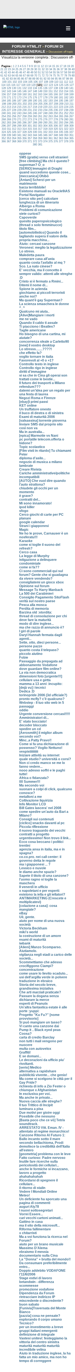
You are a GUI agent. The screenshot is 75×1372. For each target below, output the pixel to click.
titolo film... (27, 228)
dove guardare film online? (40, 669)
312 (14, 128)
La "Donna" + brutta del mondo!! (45, 1259)
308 (66, 125)
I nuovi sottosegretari (36, 1210)
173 (19, 97)
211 (71, 103)
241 (9, 113)
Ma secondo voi (31, 785)
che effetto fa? (30, 353)
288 (35, 122)
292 (56, 122)
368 (14, 141)
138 (56, 88)
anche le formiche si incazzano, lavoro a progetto (44, 1171)
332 (45, 132)
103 (20, 81)
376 (56, 141)
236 (56, 110)
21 (1, 69)
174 (24, 97)
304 (45, 125)
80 (73, 75)
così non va (28, 428)
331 (40, 132)
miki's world (28, 932)
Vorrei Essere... (31, 1214)
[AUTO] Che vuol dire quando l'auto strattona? (42, 482)
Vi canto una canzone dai (39, 1026)
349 (61, 135)
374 (45, 141)
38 (65, 69)
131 (19, 88)
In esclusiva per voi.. (35, 1094)
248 (45, 113)
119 (28, 85)
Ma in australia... (31, 432)
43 (9, 72)
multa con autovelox (35, 1048)
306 (56, 125)
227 (9, 110)
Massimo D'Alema (33, 1248)
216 (24, 106)
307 (61, 125)
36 (58, 69)
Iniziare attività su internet (39, 755)
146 (24, 91)
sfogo (23, 511)
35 (54, 69)
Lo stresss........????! (35, 349)
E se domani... (30, 1056)
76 (58, 75)
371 (30, 141)
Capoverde (28, 217)
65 (16, 75)
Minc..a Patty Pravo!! (35, 740)
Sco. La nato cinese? (35, 266)
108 (46, 81)
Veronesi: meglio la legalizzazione (45, 247)
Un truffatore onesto (35, 409)
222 (56, 106)
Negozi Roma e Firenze (37, 398)
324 (3, 132)
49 (31, 72)
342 (24, 135)
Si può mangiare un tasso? (40, 1022)
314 (24, 128)
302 (35, 125)
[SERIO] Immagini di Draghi (40, 168)
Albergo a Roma (32, 206)
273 (30, 119)
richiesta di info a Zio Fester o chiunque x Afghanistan (42, 1088)
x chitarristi (28, 1233)
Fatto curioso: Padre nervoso (42, 1157)
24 (13, 69)
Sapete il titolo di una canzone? (44, 875)
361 (50, 138)
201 (19, 103)
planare (25, 518)
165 (50, 94)
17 (61, 66)
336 (66, 132)
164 (45, 94)
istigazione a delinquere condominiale (38, 561)
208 (56, 103)
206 (45, 103)
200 (14, 103)
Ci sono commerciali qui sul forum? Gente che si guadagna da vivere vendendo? (43, 574)
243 (19, 113)
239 (71, 110)
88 (30, 78)
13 (46, 66)
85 (18, 78)
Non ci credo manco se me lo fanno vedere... (42, 764)
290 (45, 122)
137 (50, 88)
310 (4, 128)
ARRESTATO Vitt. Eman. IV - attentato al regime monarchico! (44, 1129)
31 (39, 69)
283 (9, 122)
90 (37, 78)
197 (71, 100)
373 (40, 141)
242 (14, 113)
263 (50, 116)
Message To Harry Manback (41, 590)
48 (28, 72)
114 (3, 85)
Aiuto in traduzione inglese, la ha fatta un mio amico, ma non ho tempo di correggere (45, 1357)
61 (1, 75)
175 (30, 97)
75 (54, 75)
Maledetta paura (31, 255)
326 (14, 132)
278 (56, 119)
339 (9, 135)
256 (14, 116)
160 (24, 94)
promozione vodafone (36, 1289)
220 (45, 106)
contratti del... (29, 499)
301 (30, 125)
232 (35, 110)
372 (35, 141)
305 (50, 125)
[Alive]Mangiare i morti (36, 315)
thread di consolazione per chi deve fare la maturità (43, 618)
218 (35, 106)
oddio (23, 710)
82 (7, 78)
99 (71, 78)
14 (49, 66)
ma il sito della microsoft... (39, 1225)
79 (69, 75)
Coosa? (25, 1033)
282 (3, 122)
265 (61, 116)
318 (45, 128)
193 (50, 100)
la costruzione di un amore (40, 936)
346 (45, 135)
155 (71, 91)
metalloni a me (30, 796)
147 (30, 91)
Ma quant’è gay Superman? (40, 300)
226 (3, 110)
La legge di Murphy (34, 556)
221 (50, 106)
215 (19, 106)
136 (45, 88)
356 (24, 138)
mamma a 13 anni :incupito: (40, 684)
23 (9, 69)
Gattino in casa (31, 1221)
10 (35, 66)
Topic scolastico (32, 447)
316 (35, 128)
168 (66, 94)
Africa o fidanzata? (34, 778)
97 (63, 78)
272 (24, 119)
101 (9, 81)
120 (33, 85)
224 (66, 106)
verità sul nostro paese (37, 601)
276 (45, 119)
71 (39, 75)
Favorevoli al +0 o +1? (36, 360)
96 (60, 78)
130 (14, 88)
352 (3, 138)
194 (56, 100)
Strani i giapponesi (34, 526)
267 (71, 116)
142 (3, 91)
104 (25, 81)
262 (45, 116)
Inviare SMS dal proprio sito (41, 424)
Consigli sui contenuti (36, 819)
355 (19, 138)
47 (24, 72)
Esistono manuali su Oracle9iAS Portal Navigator (44, 193)
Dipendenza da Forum (36, 1293)
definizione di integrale (37, 1334)
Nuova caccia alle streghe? (40, 1101)
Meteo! (24, 1195)
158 (14, 94)
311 (9, 128)
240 (3, 113)
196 (66, 100)
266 (66, 116)
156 (3, 94)
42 (5, 72)
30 (35, 69)
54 (50, 72)
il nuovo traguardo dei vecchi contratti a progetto (42, 832)
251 (61, 113)
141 (71, 88)
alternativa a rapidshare (37, 1071)
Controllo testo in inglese (39, 364)
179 (50, 97)
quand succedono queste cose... (45, 172)
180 (56, 97)
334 (56, 132)
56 (58, 72)
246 (35, 113)
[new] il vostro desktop (37, 345)
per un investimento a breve (41, 1327)
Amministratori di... (34, 717)
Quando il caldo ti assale (38, 323)
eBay (23, 913)
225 (71, 106)
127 (71, 85)
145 (19, 91)
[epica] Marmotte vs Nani (38, 435)
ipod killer (27, 507)
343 (30, 135)
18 (64, 66)
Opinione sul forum (34, 586)
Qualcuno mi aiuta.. (34, 311)
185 (9, 100)
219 (40, 106)
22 (5, 69)
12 (42, 66)
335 (61, 132)
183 (71, 97)
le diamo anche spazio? (37, 872)
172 (14, 97)
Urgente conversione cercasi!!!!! (44, 714)
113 (71, 81)
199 (9, 103)
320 (56, 128)
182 (66, 97)
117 (18, 85)
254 (3, 116)
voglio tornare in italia (36, 356)
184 (3, 100)
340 (14, 135)
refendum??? (30, 386)
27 (24, 69)
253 (71, 113)
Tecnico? (26, 1323)
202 (24, 103)
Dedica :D (27, 691)
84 (15, 78)
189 (30, 100)
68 (28, 75)
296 (3, 125)
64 (13, 75)
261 (40, 116)
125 (61, 85)
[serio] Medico (30, 1067)
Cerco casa (28, 552)
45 (16, 72)
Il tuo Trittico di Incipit (36, 1105)
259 (30, 116)
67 (24, 75)
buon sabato (29, 1304)
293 (61, 122)
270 (14, 119)
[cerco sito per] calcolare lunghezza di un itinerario (39, 200)
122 (45, 85)
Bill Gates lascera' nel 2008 (40, 808)
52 (43, 72)
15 (53, 66)
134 (35, 88)
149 (40, 91)
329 (30, 132)
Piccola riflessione (33, 827)
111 (61, 81)
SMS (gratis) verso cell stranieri (43, 157)
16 (57, 66)
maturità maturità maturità (39, 1346)
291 (50, 122)
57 (61, 72)
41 (1, 72)
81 (3, 78)
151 (50, 91)
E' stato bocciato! (33, 721)
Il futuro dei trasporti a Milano (42, 383)
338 (3, 135)
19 (68, 66)
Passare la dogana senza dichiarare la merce (39, 998)
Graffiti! (25, 1052)
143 (9, 91)
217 (30, 106)
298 (14, 125)
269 (9, 119)
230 (24, 110)
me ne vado (28, 319)
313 (19, 128)
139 (61, 88)
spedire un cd (30, 729)
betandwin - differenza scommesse (36, 1283)
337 (71, 132)
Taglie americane (32, 330)
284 (14, 122)
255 (9, 116)
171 (9, 97)
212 (3, 106)
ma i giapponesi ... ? (34, 864)
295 (71, 122)
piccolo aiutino (30, 653)
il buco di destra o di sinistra (41, 413)
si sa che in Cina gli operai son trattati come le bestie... (43, 377)
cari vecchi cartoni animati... (41, 1218)
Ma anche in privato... (35, 1097)
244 (24, 113)
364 (66, 138)
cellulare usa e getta (35, 680)
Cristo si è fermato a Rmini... (41, 281)
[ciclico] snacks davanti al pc (42, 823)
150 (45, 91)
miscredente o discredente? (41, 1300)
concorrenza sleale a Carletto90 (44, 341)
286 (24, 122)
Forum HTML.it (26, 46)
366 (3, 141)
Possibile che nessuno (37, 1116)
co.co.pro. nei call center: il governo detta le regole (40, 858)
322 (66, 128)
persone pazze (30, 646)
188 (24, 100)
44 (13, 72)
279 (61, 119)
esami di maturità (32, 939)
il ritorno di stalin (32, 1188)
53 (46, 72)
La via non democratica (37, 672)
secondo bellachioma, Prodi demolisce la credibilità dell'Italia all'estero (44, 1146)
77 (61, 75)
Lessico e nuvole (32, 868)
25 (16, 69)
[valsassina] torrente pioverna (42, 420)
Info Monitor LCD (32, 804)
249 (50, 113)
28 (28, 69)
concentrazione (31, 969)
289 (40, 122)
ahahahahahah (31, 1176)
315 (30, 128)
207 (51, 103)
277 (50, 119)
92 (45, 78)
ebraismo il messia (34, 1252)
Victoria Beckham (33, 928)
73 (46, 75)
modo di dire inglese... (36, 623)
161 (30, 94)
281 (71, 119)
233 (40, 110)
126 (66, 85)
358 (35, 138)
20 (72, 66)
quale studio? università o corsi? (45, 759)
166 (56, 94)
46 (20, 72)
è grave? (26, 496)
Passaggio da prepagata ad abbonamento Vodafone (40, 663)
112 (66, 81)
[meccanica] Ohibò (34, 176)
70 (35, 75)
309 (71, 125)
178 (45, 97)
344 (35, 135)
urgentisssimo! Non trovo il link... (45, 838)
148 (35, 91)
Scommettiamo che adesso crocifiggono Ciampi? (40, 964)
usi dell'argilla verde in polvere (43, 977)
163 (40, 94)
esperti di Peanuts (33, 1003)
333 (50, 132)
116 (13, 85)
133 (30, 88)
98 (67, 78)
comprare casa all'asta (37, 259)
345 (40, 135)
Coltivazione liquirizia (36, 800)
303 (40, 125)
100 (4, 81)
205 (40, 103)
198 (4, 103)
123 (51, 85)
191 (40, 100)
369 (19, 141)
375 (50, 141)
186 (14, 100)
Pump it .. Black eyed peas (40, 1030)
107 (41, 81)
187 (19, 100)
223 (61, 106)
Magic (24, 529)
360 (45, 138)
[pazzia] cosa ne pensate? (39, 1315)
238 (66, 110)
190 (35, 100)
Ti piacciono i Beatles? (37, 326)
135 (40, 88)
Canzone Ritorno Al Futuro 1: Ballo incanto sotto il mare (42, 1137)
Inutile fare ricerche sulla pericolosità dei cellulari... (39, 1163)
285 (19, 122)
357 (30, 138)
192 (45, 100)
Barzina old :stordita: (35, 612)
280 (66, 119)
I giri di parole (29, 631)
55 (54, 72)
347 (50, 135)
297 (9, 125)
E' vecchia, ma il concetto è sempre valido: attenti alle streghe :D (45, 273)
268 (3, 119)
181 (61, 97)
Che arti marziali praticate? (40, 992)
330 (35, 132)
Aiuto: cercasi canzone (37, 244)
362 (56, 138)
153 (61, 91)
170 (3, 97)
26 (20, 69)
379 (71, 141)
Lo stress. (27, 251)
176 (35, 97)
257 (19, 116)
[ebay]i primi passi (33, 401)
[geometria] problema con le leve (45, 1154)
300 (24, 125)
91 (41, 78)
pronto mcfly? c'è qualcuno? (42, 699)
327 (19, 132)
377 (61, 141)
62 (5, 75)
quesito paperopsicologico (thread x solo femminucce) (40, 223)
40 (73, 69)
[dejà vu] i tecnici (32, 687)
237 (61, 110)
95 (56, 78)
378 (66, 141)
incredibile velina (32, 1349)
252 (66, 113)
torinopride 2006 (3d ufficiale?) (43, 695)
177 (40, 97)
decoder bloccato (33, 725)
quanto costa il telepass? (39, 650)
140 (66, 88)
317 (40, 128)
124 (56, 85)
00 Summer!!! (29, 781)
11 (38, 66)
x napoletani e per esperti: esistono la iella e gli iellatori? (42, 892)
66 (20, 75)
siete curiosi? (29, 213)
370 (24, 141)
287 (30, 122)
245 (30, 113)
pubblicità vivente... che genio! (43, 1075)
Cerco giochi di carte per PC (41, 514)
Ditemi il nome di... (33, 285)
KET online (28, 405)
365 (71, 138)
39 (69, 69)
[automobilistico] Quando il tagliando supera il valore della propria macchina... (43, 236)
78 (65, 75)
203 (30, 103)
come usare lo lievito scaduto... (43, 973)
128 (3, 88)
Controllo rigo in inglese (38, 368)
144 (14, 91)
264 (56, 116)
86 (22, 78)
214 (14, 106)
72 (43, 75)
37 (61, 69)
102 (14, 81)
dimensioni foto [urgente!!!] (40, 676)
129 (9, 88)
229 (19, 110)
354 (14, 138)
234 (45, 110)
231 (30, 110)
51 (39, 72)
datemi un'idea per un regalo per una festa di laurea (44, 392)
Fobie (23, 657)
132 (24, 88)
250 (56, 113)
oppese (25, 153)
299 (19, 125)
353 (9, 138)
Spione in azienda (33, 289)
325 (9, 132)
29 (31, 69)
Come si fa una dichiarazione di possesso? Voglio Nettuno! (44, 746)
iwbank (24, 943)
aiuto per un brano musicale (41, 1244)
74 (50, 75)
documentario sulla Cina (38, 1255)
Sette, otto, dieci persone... (40, 642)
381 (40, 144)
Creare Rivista (30, 469)
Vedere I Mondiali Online (38, 1191)
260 (35, 116)
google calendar (32, 522)
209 (61, 103)
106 (35, 81)
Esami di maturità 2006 (37, 417)
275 (40, 119)
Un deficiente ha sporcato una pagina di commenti (43, 1201)
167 (61, 94)
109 (51, 81)
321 (61, 128)
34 (50, 69)
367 (9, 141)
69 (31, 75)
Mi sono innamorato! (35, 503)
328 (24, 132)
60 (73, 72)
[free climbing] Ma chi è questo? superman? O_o (44, 163)
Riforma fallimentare (35, 1229)
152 (56, 91)
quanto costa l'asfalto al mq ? (42, 262)
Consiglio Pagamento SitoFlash (44, 597)
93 (48, 78)
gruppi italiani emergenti (38, 1331)
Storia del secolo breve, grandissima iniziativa (37, 986)
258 (24, 116)
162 (35, 94)
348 (56, 135)
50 (35, 72)
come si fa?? (29, 567)
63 (9, 75)
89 (33, 78)
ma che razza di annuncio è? (41, 627)
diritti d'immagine (32, 371)
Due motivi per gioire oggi (39, 1112)
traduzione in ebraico (35, 981)
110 (56, 81)
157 (9, 94)
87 (26, 78)
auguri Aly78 (29, 1206)
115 (8, 85)
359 (40, 138)
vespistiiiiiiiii (28, 751)
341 (19, 135)
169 (71, 94)
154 (66, 91)
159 (19, 94)
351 (71, 135)
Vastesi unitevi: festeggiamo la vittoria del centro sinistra (43, 1340)
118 (23, 85)
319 (50, 128)
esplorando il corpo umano (40, 1319)
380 (35, 144)
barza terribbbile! (32, 187)
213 (9, 106)
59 (69, 72)
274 (35, 119)
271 (19, 119)
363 (61, 138)
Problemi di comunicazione (40, 210)
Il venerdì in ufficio (33, 887)
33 (46, 69)
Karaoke (25, 541)
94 (52, 78)
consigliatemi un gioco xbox (41, 582)
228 (14, 110)
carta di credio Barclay (37, 1037)
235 (50, 110)
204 (35, 103)
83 (11, 78)
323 (71, 128)
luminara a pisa (31, 1109)
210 (66, 103)
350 (66, 135)
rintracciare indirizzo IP (37, 1297)
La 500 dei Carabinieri (36, 593)
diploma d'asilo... (32, 458)
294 (66, 122)
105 (30, 81)
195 (61, 100)
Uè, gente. (27, 917)
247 (40, 113)
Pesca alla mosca (33, 605)
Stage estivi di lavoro (35, 1278)
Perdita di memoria (34, 608)
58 (65, 72)
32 (43, 69)
